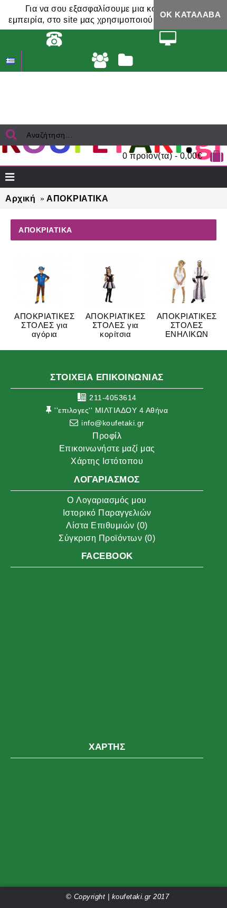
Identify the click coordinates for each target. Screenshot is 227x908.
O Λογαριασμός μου (107, 500)
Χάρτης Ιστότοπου (107, 461)
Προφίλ (106, 435)
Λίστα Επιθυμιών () (107, 525)
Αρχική (20, 198)
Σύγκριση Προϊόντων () (107, 538)
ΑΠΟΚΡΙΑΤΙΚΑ (77, 198)
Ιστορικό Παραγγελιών (107, 512)
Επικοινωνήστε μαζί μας (107, 448)
